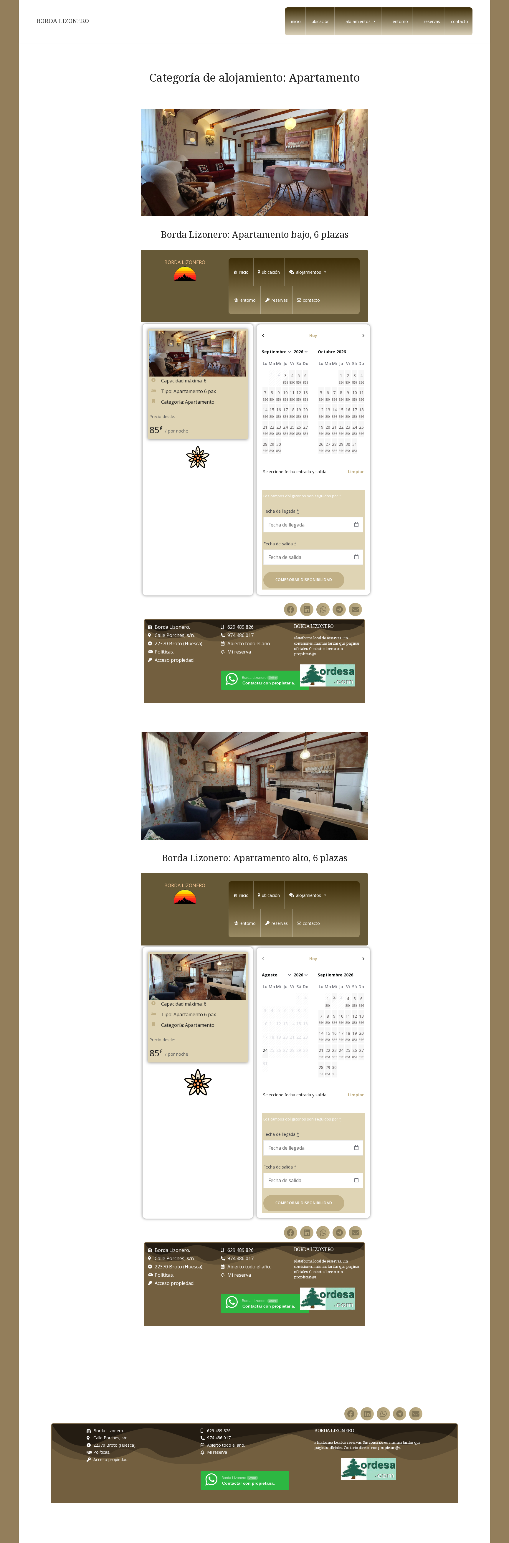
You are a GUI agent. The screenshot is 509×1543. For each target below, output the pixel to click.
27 (305, 430)
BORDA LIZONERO (63, 21)
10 (285, 396)
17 (285, 413)
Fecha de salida (279, 544)
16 (279, 413)
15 (272, 413)
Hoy (313, 335)
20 (305, 413)
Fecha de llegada (281, 511)
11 (292, 396)
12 (299, 396)
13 (305, 396)
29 (272, 447)
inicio (296, 21)
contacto (459, 21)
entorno (400, 21)
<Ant (277, 335)
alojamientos (358, 21)
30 (279, 447)
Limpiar (356, 471)
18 (292, 413)
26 (299, 430)
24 (285, 430)
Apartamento (199, 402)
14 (265, 413)
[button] (290, 609)
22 (272, 430)
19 (299, 413)
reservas (432, 21)
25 (292, 430)
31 (354, 447)
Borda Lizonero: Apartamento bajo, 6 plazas (254, 234)
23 (279, 430)
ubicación (321, 21)
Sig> (349, 335)
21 (265, 430)
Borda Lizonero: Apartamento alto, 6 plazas (254, 857)
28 (265, 447)
